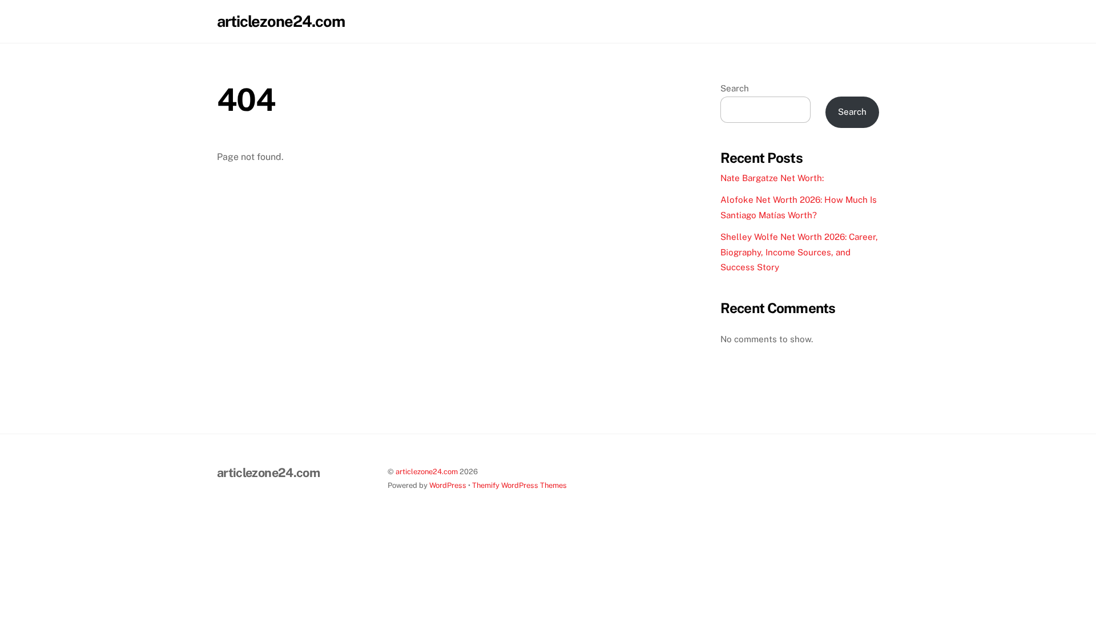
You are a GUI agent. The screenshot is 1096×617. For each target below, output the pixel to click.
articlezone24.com (427, 471)
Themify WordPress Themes (519, 485)
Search (734, 88)
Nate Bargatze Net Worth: (772, 178)
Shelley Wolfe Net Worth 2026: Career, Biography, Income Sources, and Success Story (799, 252)
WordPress (447, 485)
